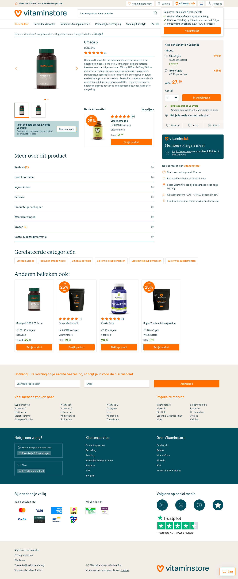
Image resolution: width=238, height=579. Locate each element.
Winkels (166, 3)
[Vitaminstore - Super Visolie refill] (77, 299)
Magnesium (112, 415)
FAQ (88, 470)
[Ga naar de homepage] (40, 13)
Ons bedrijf (162, 445)
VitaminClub (163, 455)
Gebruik (19, 197)
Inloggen (90, 475)
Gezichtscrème (22, 415)
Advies (160, 450)
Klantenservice (97, 437)
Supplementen (63, 33)
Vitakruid (161, 408)
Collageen (111, 408)
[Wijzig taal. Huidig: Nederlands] (201, 3)
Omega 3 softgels (81, 260)
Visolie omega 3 (119, 120)
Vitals (160, 419)
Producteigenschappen (28, 206)
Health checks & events (169, 470)
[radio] (166, 56)
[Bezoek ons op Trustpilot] (218, 505)
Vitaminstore (118, 129)
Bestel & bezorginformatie (30, 236)
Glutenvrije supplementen (111, 260)
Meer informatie (24, 177)
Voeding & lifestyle (136, 24)
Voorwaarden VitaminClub (28, 570)
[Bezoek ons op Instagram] (162, 505)
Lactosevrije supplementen (146, 260)
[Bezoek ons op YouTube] (199, 505)
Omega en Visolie (23, 419)
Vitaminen (65, 404)
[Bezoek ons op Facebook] (180, 505)
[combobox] (119, 13)
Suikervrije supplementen (182, 260)
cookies (125, 570)
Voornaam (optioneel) (28, 383)
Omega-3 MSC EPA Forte (29, 323)
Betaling (90, 455)
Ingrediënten (22, 187)
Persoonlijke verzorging (108, 24)
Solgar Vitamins (198, 404)
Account (217, 3)
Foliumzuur (66, 411)
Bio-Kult (161, 411)
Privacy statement (24, 555)
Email (89, 383)
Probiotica (66, 419)
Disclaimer (20, 560)
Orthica (194, 415)
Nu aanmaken (192, 30)
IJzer (109, 411)
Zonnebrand (113, 419)
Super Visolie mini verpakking (159, 323)
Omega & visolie (82, 33)
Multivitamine (67, 415)
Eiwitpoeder (20, 411)
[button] (131, 116)
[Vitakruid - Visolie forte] (119, 299)
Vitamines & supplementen (75, 24)
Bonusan (89, 47)
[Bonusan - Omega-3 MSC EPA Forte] (34, 299)
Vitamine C (20, 408)
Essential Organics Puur (169, 415)
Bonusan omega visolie (53, 260)
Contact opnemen (95, 445)
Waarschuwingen (25, 216)
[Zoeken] (155, 13)
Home (17, 33)
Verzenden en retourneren (99, 460)
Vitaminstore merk (142, 3)
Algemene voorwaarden (26, 549)
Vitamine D (66, 408)
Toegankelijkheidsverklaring (29, 565)
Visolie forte (107, 323)
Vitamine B (112, 404)
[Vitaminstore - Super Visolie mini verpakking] (161, 299)
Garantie (90, 465)
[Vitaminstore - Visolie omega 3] (97, 130)
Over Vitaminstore (171, 437)
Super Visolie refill (68, 323)
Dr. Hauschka (197, 411)
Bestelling (91, 450)
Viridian (194, 419)
